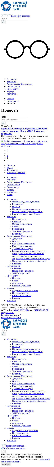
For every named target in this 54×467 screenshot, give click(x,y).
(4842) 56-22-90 (41, 310)
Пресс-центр (13, 101)
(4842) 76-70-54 (21, 310)
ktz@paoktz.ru (7, 312)
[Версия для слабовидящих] (27, 74)
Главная (10, 98)
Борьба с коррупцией (11, 315)
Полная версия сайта (11, 317)
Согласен (6, 464)
